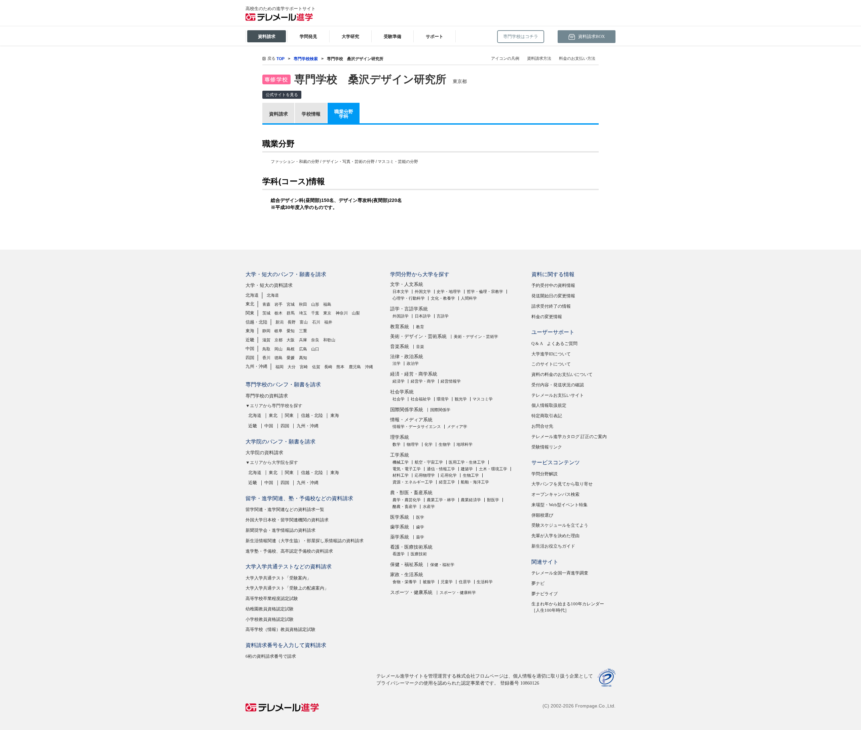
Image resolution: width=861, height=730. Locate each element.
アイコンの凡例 (505, 58)
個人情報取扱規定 (548, 405)
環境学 (443, 399)
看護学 (398, 554)
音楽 (420, 346)
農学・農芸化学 (406, 500)
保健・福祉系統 (406, 564)
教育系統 (399, 326)
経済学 (398, 381)
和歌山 (329, 340)
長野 (292, 322)
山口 (315, 349)
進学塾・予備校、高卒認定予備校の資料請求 (289, 551)
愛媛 (291, 357)
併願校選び (542, 515)
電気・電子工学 (406, 469)
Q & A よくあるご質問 (554, 343)
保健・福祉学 (442, 564)
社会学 (398, 399)
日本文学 (400, 291)
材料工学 (400, 475)
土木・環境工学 (493, 469)
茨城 (266, 313)
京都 (278, 340)
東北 (250, 303)
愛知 (291, 331)
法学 (396, 363)
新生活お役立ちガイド (553, 546)
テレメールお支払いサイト (557, 395)
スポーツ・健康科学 (458, 592)
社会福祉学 (421, 399)
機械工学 (400, 462)
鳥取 (266, 349)
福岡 (279, 366)
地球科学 (464, 444)
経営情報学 (451, 381)
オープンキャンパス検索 (555, 494)
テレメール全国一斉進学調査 (559, 572)
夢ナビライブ (544, 593)
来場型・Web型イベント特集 (559, 504)
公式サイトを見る (282, 94)
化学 (428, 444)
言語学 (443, 316)
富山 (304, 322)
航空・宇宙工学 (429, 462)
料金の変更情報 (546, 316)
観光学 (461, 399)
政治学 (413, 363)
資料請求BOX (591, 36)
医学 (420, 517)
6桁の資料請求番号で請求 (271, 656)
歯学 (420, 527)
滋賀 (266, 340)
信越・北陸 (256, 322)
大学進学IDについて (551, 353)
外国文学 (423, 291)
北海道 (252, 295)
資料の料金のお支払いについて (562, 374)
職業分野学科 (343, 114)
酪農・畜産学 (404, 506)
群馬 (291, 313)
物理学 (413, 444)
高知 (303, 357)
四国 (250, 357)
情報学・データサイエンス (416, 426)
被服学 (429, 581)
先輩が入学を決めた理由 (555, 535)
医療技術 (419, 554)
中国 (250, 348)
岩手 (278, 304)
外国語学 (400, 316)
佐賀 (316, 366)
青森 (266, 304)
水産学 (429, 506)
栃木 (278, 313)
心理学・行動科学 (408, 298)
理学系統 (399, 437)
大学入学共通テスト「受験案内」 (278, 578)
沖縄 (369, 366)
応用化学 (449, 475)
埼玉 (303, 313)
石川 (316, 322)
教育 (420, 327)
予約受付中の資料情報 (553, 285)
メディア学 (457, 426)
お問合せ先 (542, 426)
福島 (327, 304)
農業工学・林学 (441, 500)
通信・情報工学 (441, 469)
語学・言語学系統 (409, 308)
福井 (328, 322)
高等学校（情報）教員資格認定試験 (280, 629)
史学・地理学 (449, 291)
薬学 (420, 537)
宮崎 (304, 366)
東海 (250, 330)
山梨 (356, 313)
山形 (315, 304)
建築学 (467, 469)
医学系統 (399, 517)
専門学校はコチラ (520, 36)
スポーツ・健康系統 (411, 592)
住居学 (465, 581)
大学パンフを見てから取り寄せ (562, 483)
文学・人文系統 (406, 284)
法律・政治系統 (406, 356)
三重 (303, 331)
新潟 (279, 322)
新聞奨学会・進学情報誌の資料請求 (280, 530)
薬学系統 (399, 537)
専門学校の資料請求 (267, 395)
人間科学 (469, 298)
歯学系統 (399, 526)
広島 (303, 349)
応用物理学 (425, 475)
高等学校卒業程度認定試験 (272, 598)
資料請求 (278, 114)
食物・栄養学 (404, 581)
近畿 (250, 339)
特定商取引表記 (546, 415)
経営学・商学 (423, 381)
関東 (250, 312)
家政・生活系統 (406, 574)
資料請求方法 (539, 58)
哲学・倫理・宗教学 (485, 291)
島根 (291, 349)
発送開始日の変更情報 (553, 295)
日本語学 (423, 316)
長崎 (328, 366)
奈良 (315, 340)
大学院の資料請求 (264, 452)
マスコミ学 (483, 399)
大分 (292, 366)
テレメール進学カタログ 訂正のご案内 (569, 436)
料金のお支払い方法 (577, 58)
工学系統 (399, 455)
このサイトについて (551, 364)
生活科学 (485, 581)
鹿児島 (355, 366)
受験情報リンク (546, 446)
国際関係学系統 (406, 409)
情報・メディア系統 (411, 419)
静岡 (266, 331)
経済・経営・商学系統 (413, 374)
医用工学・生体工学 (467, 462)
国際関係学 (440, 409)
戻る (271, 58)
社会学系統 (402, 391)
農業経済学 (471, 500)
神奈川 (342, 313)
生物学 (445, 444)
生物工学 (471, 475)
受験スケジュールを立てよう (559, 525)
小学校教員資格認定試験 (270, 619)
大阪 (291, 340)
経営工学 (447, 482)
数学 (396, 444)
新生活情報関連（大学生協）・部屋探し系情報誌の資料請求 (305, 540)
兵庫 (303, 340)
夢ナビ (538, 583)
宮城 (291, 304)
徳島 (278, 357)
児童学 (447, 581)
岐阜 (278, 331)
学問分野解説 (544, 473)
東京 (327, 313)
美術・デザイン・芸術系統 (418, 336)
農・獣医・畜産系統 (411, 492)
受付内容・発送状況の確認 (557, 384)
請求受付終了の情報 (551, 306)
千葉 (315, 313)
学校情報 (311, 114)
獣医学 (493, 500)
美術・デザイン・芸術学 (476, 336)
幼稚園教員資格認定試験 (270, 608)
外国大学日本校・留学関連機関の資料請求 (287, 519)
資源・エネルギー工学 (412, 482)
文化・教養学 (443, 298)
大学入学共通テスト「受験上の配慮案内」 (287, 588)
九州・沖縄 (256, 366)
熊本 (340, 366)
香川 (266, 357)
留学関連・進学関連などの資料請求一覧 (285, 509)
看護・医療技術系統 (411, 547)
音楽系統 (399, 346)
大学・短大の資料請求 (269, 285)
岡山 (278, 349)
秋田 (303, 304)
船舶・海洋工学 (475, 482)
